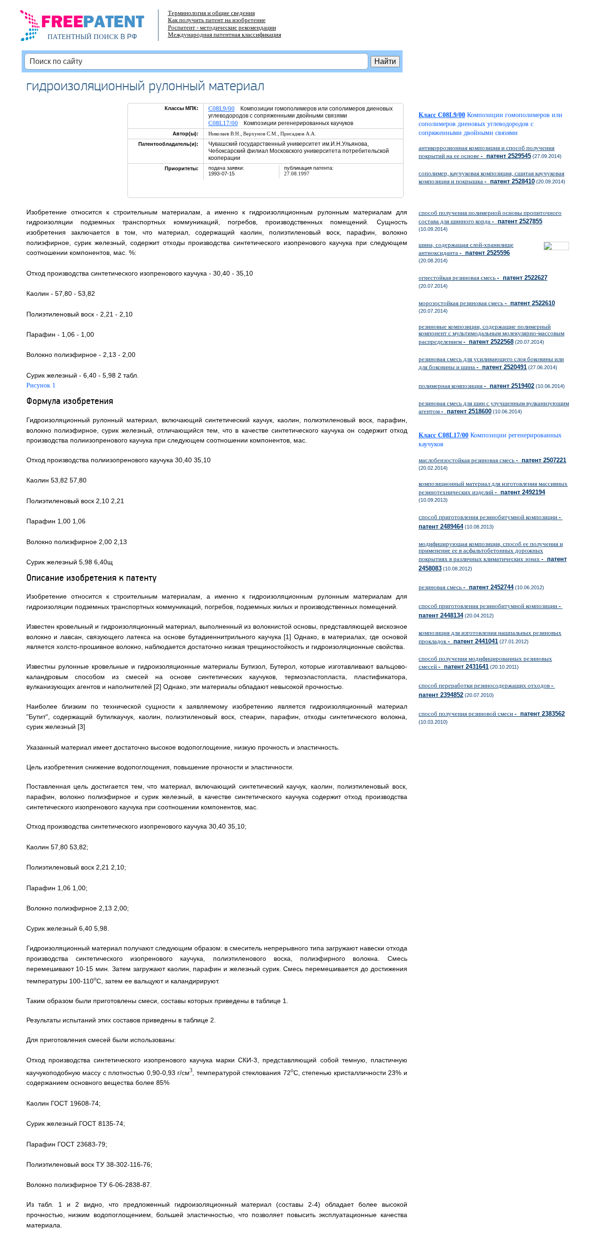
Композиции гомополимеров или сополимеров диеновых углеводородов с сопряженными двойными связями (490, 123)
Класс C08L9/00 (442, 115)
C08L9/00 (221, 108)
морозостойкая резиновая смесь (487, 303)
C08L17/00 (223, 123)
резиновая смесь (466, 587)
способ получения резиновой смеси (492, 713)
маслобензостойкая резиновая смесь (492, 460)
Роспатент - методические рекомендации (222, 27)
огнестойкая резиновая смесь (483, 277)
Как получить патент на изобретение (217, 20)
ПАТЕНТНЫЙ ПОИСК (83, 36)
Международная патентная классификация (224, 34)
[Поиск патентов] (92, 28)
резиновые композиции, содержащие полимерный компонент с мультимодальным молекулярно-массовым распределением (491, 334)
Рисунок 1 (40, 385)
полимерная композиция (476, 385)
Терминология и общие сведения (211, 12)
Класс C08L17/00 (443, 435)
